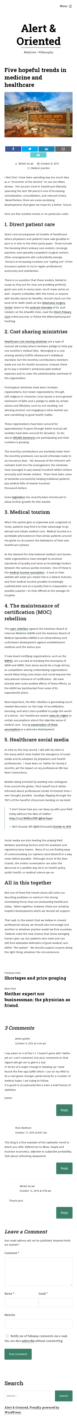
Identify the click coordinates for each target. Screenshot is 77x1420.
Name (9, 1293)
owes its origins (58, 715)
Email (43, 1293)
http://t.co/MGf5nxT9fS (23, 818)
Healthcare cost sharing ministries (25, 341)
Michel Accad (25, 163)
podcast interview (41, 307)
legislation (18, 497)
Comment (11, 1253)
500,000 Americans (24, 437)
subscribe (28, 1341)
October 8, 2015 (62, 826)
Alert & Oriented (38, 34)
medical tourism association (26, 572)
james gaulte (22, 1038)
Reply (64, 1110)
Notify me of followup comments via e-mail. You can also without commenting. (36, 1338)
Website (9, 1315)
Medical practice (40, 168)
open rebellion (19, 628)
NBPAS (8, 660)
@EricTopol (45, 818)
